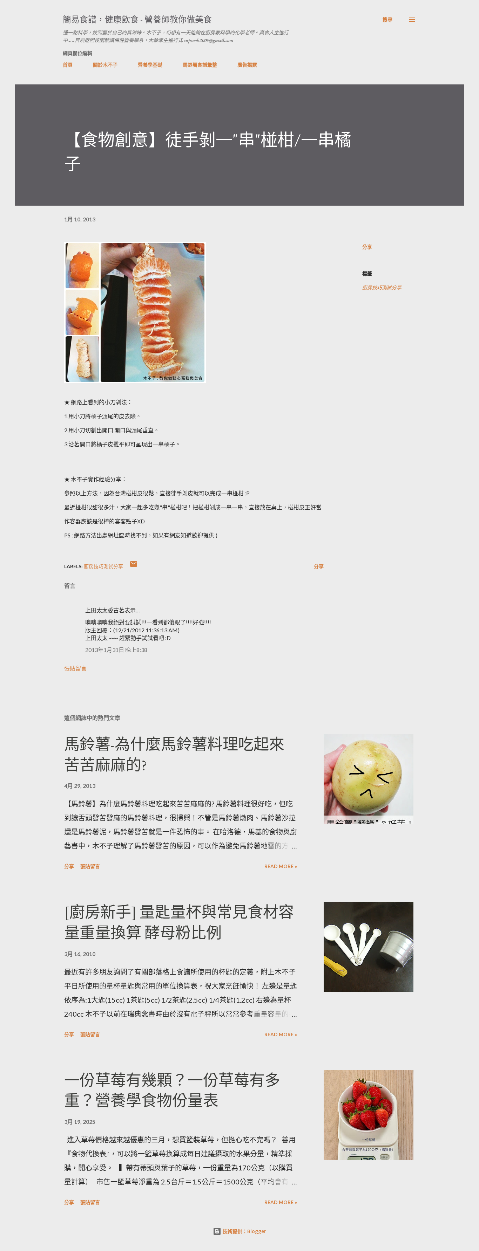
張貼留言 (75, 668)
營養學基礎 (150, 65)
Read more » (280, 866)
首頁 (68, 65)
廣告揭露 (247, 65)
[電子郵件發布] (133, 566)
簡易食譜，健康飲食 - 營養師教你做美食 (137, 19)
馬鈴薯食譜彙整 (200, 65)
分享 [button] (367, 247)
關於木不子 (105, 65)
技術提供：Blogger (243, 1231)
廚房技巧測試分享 (382, 287)
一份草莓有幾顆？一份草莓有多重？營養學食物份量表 (172, 1090)
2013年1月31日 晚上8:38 (116, 649)
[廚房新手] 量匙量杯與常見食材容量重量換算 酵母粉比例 (179, 922)
